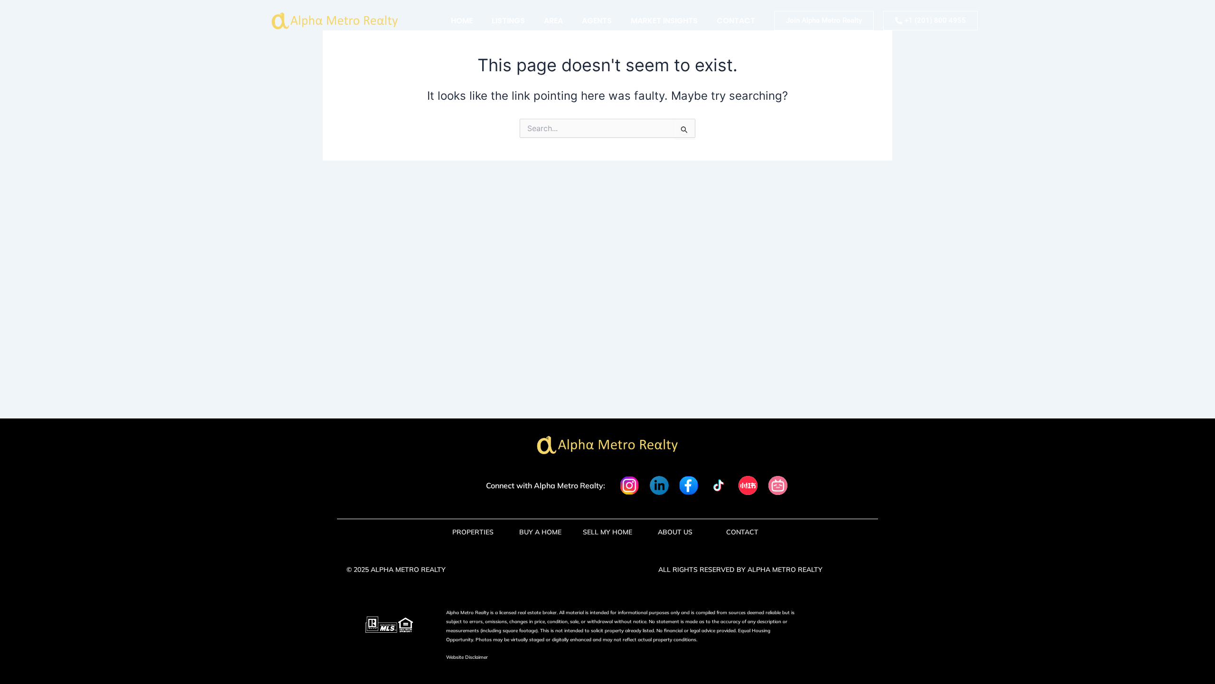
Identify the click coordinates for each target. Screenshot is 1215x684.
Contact (736, 20)
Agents (597, 20)
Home (462, 20)
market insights (664, 20)
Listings (508, 20)
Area (553, 20)
